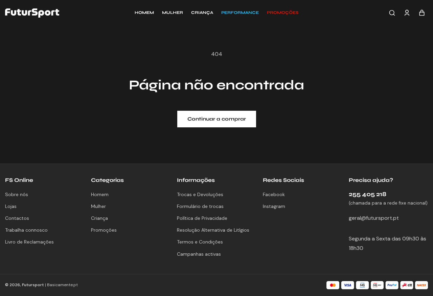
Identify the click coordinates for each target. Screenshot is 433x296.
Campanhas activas (199, 254)
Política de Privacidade (202, 218)
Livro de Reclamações (29, 242)
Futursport (33, 285)
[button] (282, 13)
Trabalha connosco (26, 230)
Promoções (104, 230)
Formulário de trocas (200, 206)
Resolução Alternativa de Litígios (213, 230)
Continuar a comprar (216, 119)
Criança (99, 218)
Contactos (17, 218)
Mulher (98, 206)
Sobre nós (16, 194)
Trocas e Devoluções (200, 194)
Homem (100, 194)
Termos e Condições (200, 242)
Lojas (11, 206)
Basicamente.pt (62, 285)
